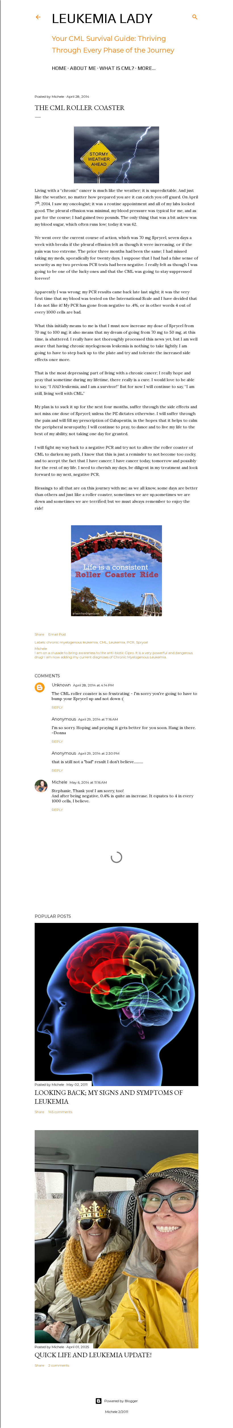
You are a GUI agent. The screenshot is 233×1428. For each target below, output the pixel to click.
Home (59, 68)
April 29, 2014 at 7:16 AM (98, 719)
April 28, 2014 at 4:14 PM (93, 685)
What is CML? (116, 68)
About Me (83, 68)
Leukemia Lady (102, 18)
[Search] (195, 15)
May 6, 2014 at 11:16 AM (88, 782)
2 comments (58, 1365)
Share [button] (39, 634)
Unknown (61, 685)
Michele (59, 782)
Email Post (57, 634)
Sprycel (142, 642)
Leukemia (117, 642)
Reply (57, 707)
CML (103, 642)
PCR (130, 642)
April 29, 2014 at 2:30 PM (98, 753)
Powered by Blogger (121, 1401)
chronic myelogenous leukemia (72, 642)
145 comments (60, 1112)
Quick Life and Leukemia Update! (93, 1354)
